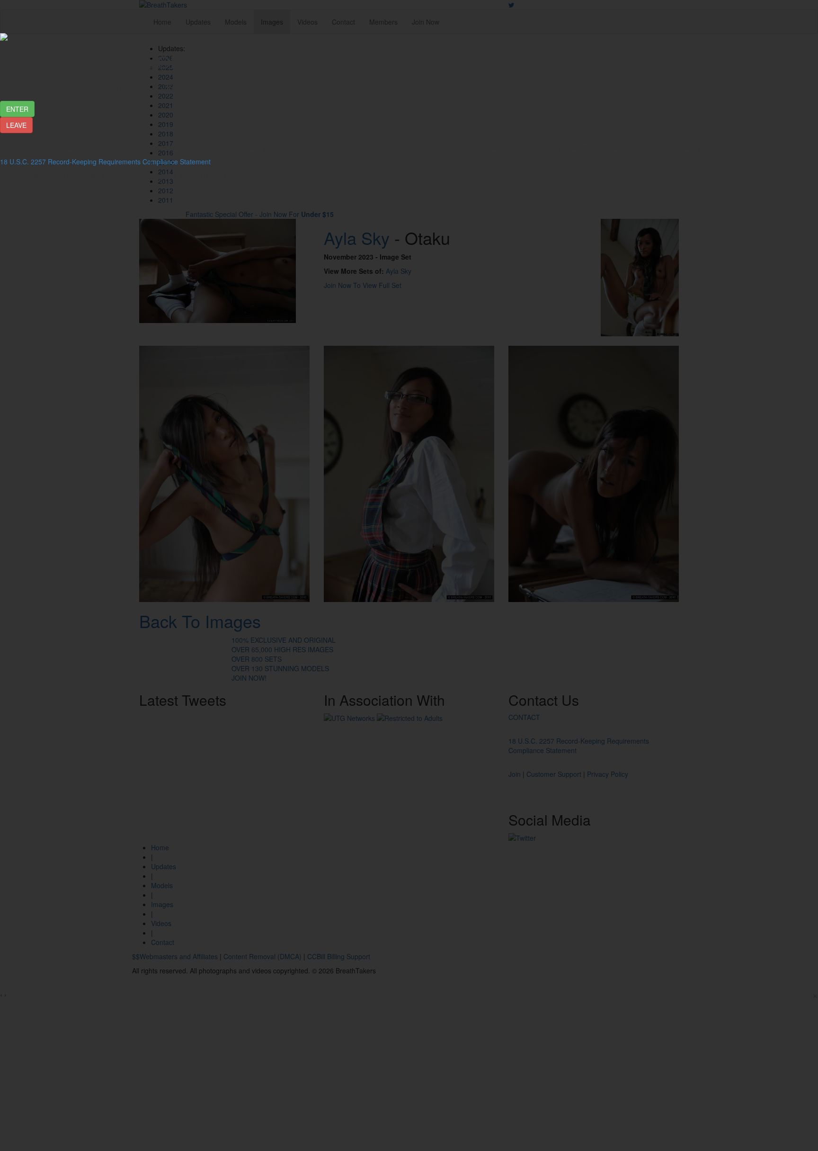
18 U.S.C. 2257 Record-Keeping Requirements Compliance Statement (105, 161)
